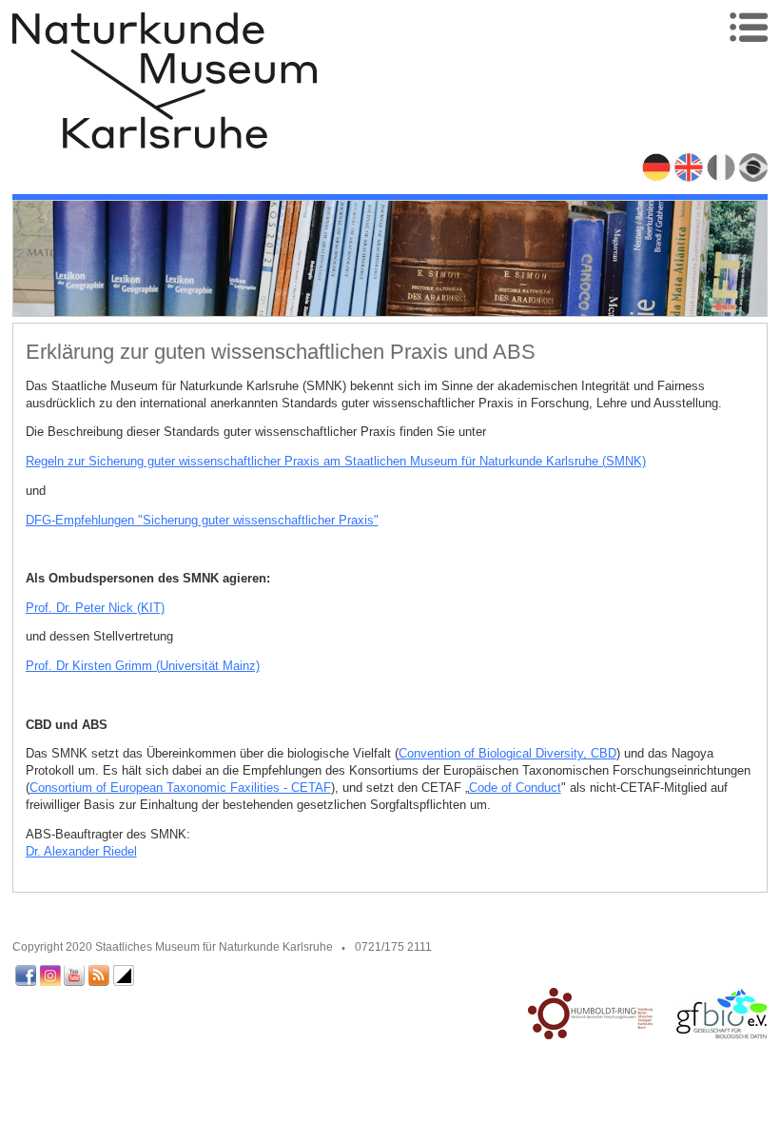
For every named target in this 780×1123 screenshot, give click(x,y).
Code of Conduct (515, 787)
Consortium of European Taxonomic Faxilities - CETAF (180, 787)
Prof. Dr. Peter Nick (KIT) (95, 608)
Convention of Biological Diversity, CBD (507, 753)
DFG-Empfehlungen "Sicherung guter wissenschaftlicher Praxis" (202, 520)
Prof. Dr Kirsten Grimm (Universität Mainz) (143, 666)
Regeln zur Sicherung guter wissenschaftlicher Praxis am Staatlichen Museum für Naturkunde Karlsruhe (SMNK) (336, 461)
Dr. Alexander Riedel (81, 851)
